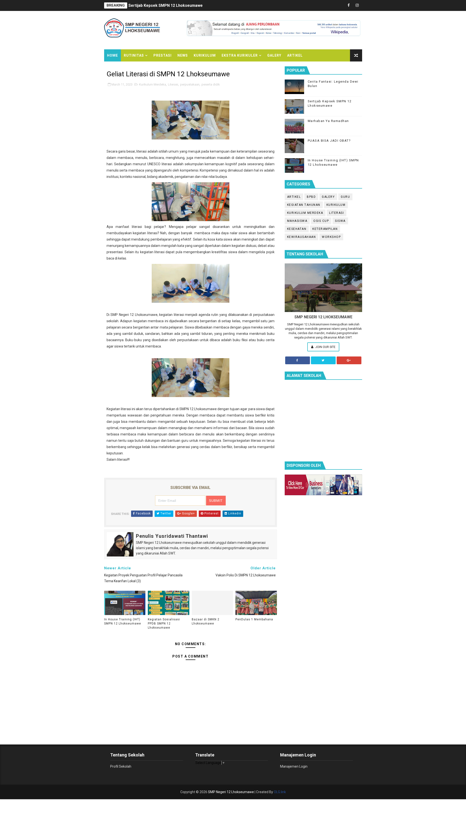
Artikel (295, 55)
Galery (274, 55)
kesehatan (297, 229)
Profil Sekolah (120, 766)
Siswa (340, 221)
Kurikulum (205, 55)
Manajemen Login (294, 766)
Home (112, 55)
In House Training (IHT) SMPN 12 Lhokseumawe (122, 621)
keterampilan (325, 229)
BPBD (311, 197)
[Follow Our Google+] (349, 360)
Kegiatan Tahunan (303, 205)
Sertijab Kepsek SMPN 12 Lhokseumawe (165, 5)
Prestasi (162, 55)
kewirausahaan (301, 237)
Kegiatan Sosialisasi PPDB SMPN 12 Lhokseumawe (164, 623)
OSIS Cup (321, 221)
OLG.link (280, 792)
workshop (331, 237)
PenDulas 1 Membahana (254, 619)
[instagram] (357, 5)
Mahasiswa (297, 221)
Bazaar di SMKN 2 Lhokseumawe (205, 621)
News (182, 55)
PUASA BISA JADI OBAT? (329, 140)
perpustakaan (190, 84)
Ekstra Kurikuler (240, 55)
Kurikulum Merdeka (152, 84)
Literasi (173, 84)
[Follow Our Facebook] (297, 360)
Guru (345, 197)
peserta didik (210, 84)
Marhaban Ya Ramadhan (328, 121)
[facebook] (348, 5)
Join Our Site (325, 347)
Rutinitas (134, 55)
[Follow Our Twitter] (323, 360)
